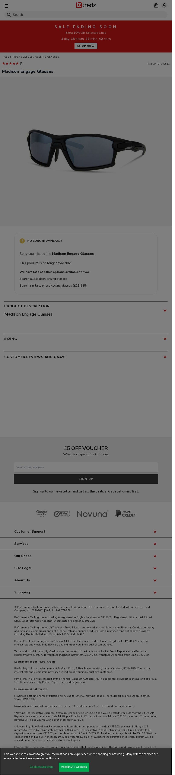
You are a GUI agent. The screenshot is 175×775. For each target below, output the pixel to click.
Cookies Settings (41, 767)
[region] (86, 761)
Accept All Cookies (74, 767)
